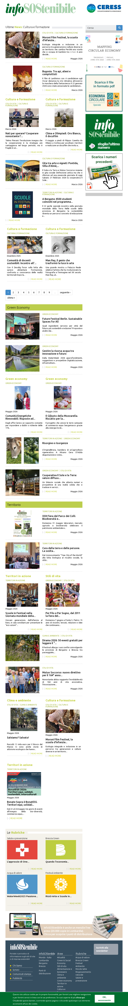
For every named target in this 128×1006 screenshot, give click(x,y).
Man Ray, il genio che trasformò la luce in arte (60, 262)
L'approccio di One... (18, 861)
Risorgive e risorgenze (55, 443)
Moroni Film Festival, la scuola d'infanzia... (59, 741)
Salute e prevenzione (17, 838)
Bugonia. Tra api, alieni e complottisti (56, 73)
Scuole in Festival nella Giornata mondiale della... (20, 614)
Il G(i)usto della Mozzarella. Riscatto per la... (62, 417)
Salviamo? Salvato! (18, 737)
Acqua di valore (14, 873)
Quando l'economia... (57, 861)
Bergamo (43, 963)
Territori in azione (52, 192)
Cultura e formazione (66, 33)
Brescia (42, 966)
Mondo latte (81, 969)
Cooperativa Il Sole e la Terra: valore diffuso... (59, 476)
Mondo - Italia (45, 957)
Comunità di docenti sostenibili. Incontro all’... (21, 262)
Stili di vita (47, 33)
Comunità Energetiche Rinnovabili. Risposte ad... (20, 417)
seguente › (65, 292)
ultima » (11, 297)
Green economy (50, 314)
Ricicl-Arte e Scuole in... (59, 896)
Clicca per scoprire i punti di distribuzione (68, 934)
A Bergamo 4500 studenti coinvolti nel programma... (57, 200)
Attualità (61, 957)
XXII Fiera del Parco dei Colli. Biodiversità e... (59, 517)
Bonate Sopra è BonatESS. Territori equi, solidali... (22, 803)
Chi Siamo (17, 965)
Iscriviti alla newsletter (102, 949)
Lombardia (44, 960)
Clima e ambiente (50, 636)
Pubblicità (17, 978)
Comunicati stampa (22, 974)
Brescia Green (52, 838)
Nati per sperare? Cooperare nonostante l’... (21, 135)
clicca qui (80, 997)
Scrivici (16, 970)
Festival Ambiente (54, 873)
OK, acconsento (104, 998)
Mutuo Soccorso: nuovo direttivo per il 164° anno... (61, 674)
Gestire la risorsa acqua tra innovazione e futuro (58, 352)
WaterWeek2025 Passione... (22, 896)
